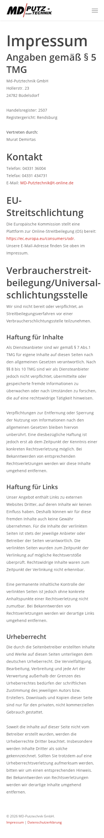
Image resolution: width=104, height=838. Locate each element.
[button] (95, 10)
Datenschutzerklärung (44, 822)
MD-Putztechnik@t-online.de (46, 182)
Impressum (15, 822)
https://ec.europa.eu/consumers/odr (40, 238)
